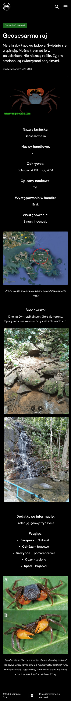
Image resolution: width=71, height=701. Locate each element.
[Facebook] (32, 695)
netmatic (44, 697)
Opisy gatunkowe (15, 25)
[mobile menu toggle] (64, 6)
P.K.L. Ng (39, 170)
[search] (57, 6)
